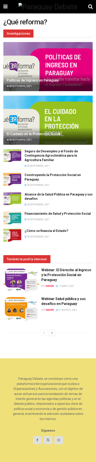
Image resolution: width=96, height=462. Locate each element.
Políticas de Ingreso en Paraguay (33, 80)
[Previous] (44, 333)
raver (50, 286)
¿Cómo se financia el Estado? (46, 231)
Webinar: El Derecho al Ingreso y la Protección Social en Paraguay (66, 275)
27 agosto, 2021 (67, 310)
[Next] (52, 333)
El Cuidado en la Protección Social (34, 134)
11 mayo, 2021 (66, 286)
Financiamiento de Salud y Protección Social (58, 213)
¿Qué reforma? (16, 272)
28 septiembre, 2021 (20, 86)
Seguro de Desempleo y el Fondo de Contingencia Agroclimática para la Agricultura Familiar (51, 155)
